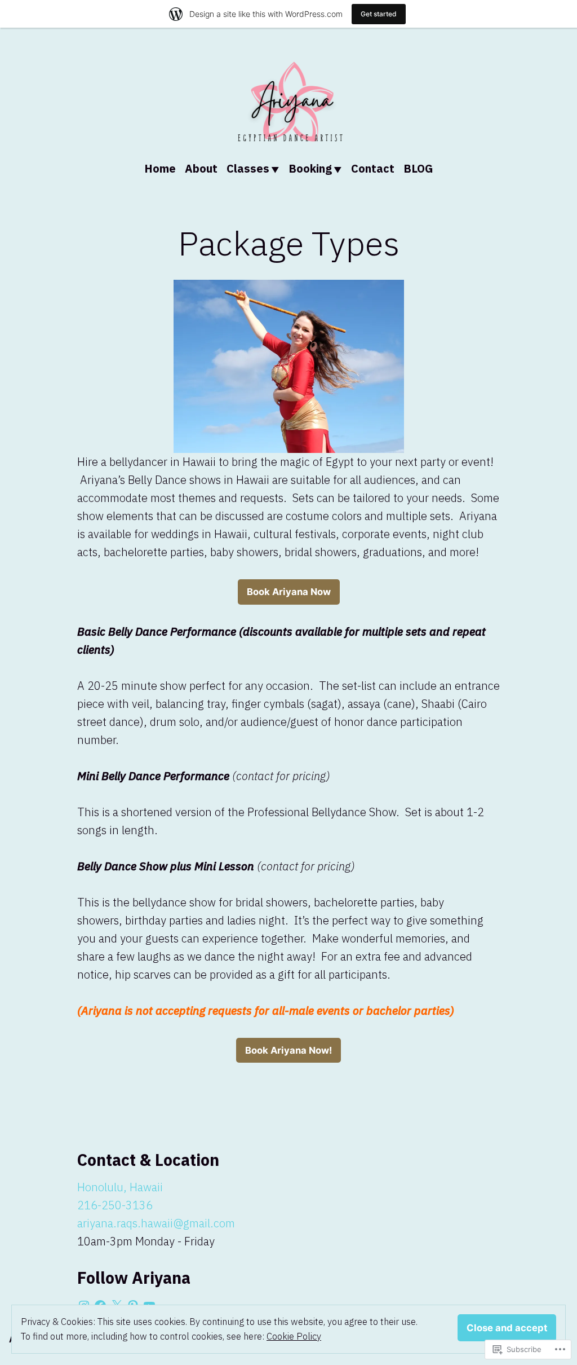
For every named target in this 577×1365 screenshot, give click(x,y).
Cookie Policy (294, 1336)
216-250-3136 (115, 1205)
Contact (372, 168)
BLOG (418, 168)
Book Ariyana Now (289, 591)
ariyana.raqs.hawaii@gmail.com (156, 1223)
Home (160, 168)
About (201, 168)
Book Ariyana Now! (288, 1050)
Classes (248, 168)
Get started (379, 14)
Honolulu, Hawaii (120, 1187)
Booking (310, 168)
